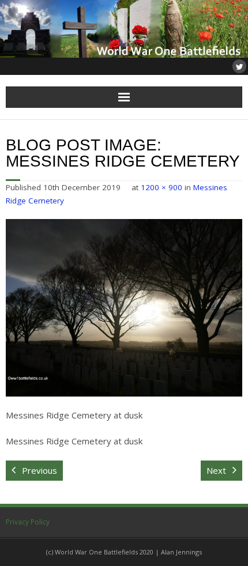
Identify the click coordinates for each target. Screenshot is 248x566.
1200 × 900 (161, 187)
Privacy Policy (28, 522)
